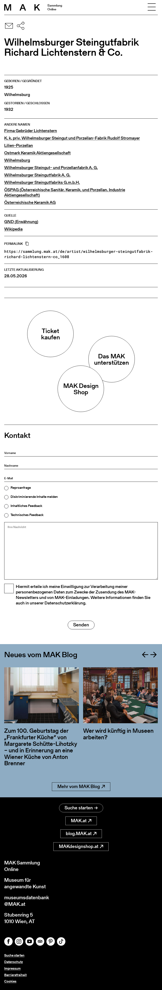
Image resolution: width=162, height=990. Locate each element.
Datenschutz (13, 961)
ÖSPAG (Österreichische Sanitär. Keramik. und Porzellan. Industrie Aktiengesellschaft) (64, 192)
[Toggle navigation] (152, 7)
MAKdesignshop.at (78, 846)
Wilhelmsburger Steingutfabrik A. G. (37, 175)
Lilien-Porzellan (18, 145)
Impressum (12, 968)
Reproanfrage (21, 487)
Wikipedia (13, 229)
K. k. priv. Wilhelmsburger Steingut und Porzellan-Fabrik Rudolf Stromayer (72, 138)
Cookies (10, 981)
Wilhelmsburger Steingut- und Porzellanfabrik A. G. (51, 167)
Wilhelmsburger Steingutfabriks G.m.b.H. (42, 182)
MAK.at (78, 820)
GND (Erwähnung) (21, 221)
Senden (81, 625)
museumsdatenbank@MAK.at (26, 900)
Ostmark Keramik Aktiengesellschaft (37, 153)
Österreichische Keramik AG (30, 202)
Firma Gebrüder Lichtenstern (30, 130)
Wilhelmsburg (17, 160)
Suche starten (79, 807)
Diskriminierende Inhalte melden (34, 496)
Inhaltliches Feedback (26, 506)
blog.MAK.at (79, 833)
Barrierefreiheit (15, 974)
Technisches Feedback (27, 515)
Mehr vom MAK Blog (78, 786)
